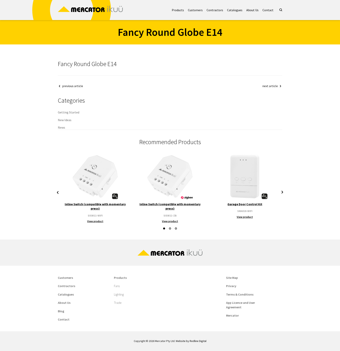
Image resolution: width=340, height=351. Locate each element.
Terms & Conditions (239, 294)
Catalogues (234, 10)
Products (178, 10)
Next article (270, 86)
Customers (195, 10)
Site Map (232, 278)
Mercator (232, 315)
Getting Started (68, 112)
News (61, 127)
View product (95, 221)
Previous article (72, 86)
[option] (95, 188)
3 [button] (176, 228)
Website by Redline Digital (191, 341)
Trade (118, 303)
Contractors (215, 10)
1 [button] (164, 228)
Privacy (231, 286)
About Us (252, 10)
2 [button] (170, 228)
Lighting (119, 294)
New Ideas (64, 120)
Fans (117, 286)
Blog (61, 311)
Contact (267, 10)
